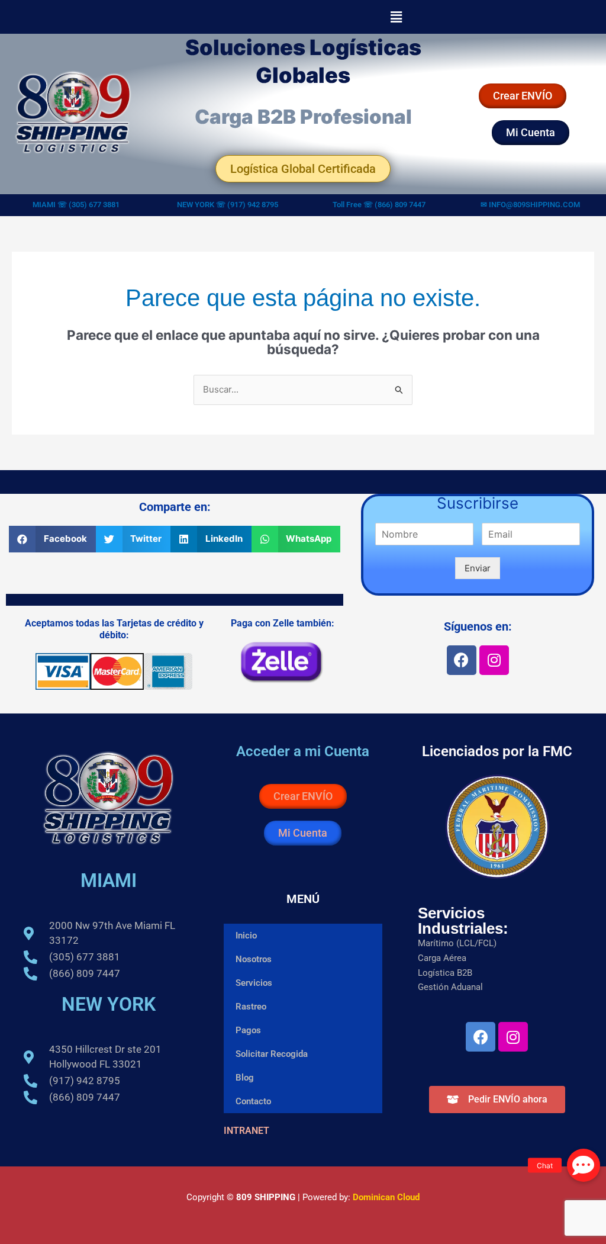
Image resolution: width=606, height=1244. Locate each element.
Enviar (478, 568)
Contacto (253, 1101)
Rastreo (251, 1006)
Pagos (248, 1030)
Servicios (254, 983)
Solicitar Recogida (272, 1054)
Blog (245, 1077)
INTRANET (246, 1130)
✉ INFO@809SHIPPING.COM (530, 204)
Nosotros (254, 959)
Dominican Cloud (385, 1197)
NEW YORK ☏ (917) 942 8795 (227, 204)
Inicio (246, 935)
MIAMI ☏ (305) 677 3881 (76, 204)
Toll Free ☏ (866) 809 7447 (379, 204)
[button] (396, 17)
